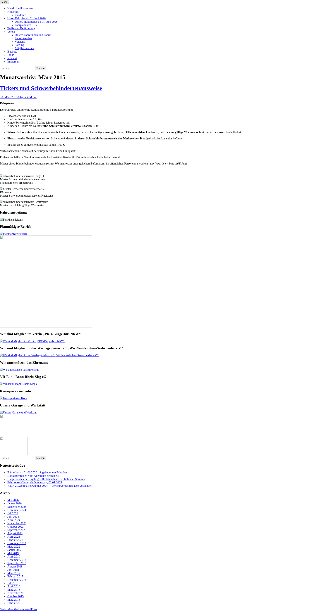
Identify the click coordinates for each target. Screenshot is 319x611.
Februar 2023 (15, 539)
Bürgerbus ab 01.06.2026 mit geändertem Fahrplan (37, 472)
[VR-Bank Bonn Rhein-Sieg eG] (20, 383)
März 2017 (13, 573)
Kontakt (12, 58)
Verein (11, 31)
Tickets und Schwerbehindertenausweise (51, 88)
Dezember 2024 (16, 510)
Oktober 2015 (15, 596)
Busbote (12, 51)
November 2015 (16, 593)
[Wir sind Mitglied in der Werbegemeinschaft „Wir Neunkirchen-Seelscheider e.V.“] (49, 355)
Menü (4, 2)
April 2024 (13, 520)
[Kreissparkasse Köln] (13, 398)
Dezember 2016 (16, 579)
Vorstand (20, 41)
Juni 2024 (13, 516)
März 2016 (13, 589)
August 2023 (15, 533)
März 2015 (13, 599)
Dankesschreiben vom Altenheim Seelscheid (33, 475)
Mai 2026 (13, 500)
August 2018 (15, 566)
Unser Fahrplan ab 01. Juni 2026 (26, 18)
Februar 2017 (15, 576)
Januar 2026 (14, 503)
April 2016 (13, 586)
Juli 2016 (12, 583)
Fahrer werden (23, 38)
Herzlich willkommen (20, 8)
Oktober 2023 (15, 526)
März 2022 (13, 546)
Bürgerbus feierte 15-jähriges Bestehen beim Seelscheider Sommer (46, 479)
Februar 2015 (15, 603)
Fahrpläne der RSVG (27, 25)
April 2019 (13, 556)
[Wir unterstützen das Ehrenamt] (19, 369)
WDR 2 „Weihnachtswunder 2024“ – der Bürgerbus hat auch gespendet (49, 485)
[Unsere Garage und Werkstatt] (18, 412)
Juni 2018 (13, 569)
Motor (33, 97)
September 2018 (16, 563)
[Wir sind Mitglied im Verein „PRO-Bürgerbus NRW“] (32, 341)
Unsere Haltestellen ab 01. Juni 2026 (36, 21)
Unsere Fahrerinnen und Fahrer (33, 35)
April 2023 (13, 536)
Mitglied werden (24, 48)
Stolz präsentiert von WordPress (18, 609)
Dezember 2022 (16, 543)
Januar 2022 (14, 549)
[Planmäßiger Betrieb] (13, 233)
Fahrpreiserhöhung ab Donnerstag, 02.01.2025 (34, 482)
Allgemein (23, 97)
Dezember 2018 (16, 559)
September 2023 (16, 530)
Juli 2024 (12, 513)
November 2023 (16, 523)
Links (10, 54)
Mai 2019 (13, 553)
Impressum (13, 61)
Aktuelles (12, 11)
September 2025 (16, 506)
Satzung (19, 44)
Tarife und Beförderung (21, 28)
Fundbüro (20, 15)
